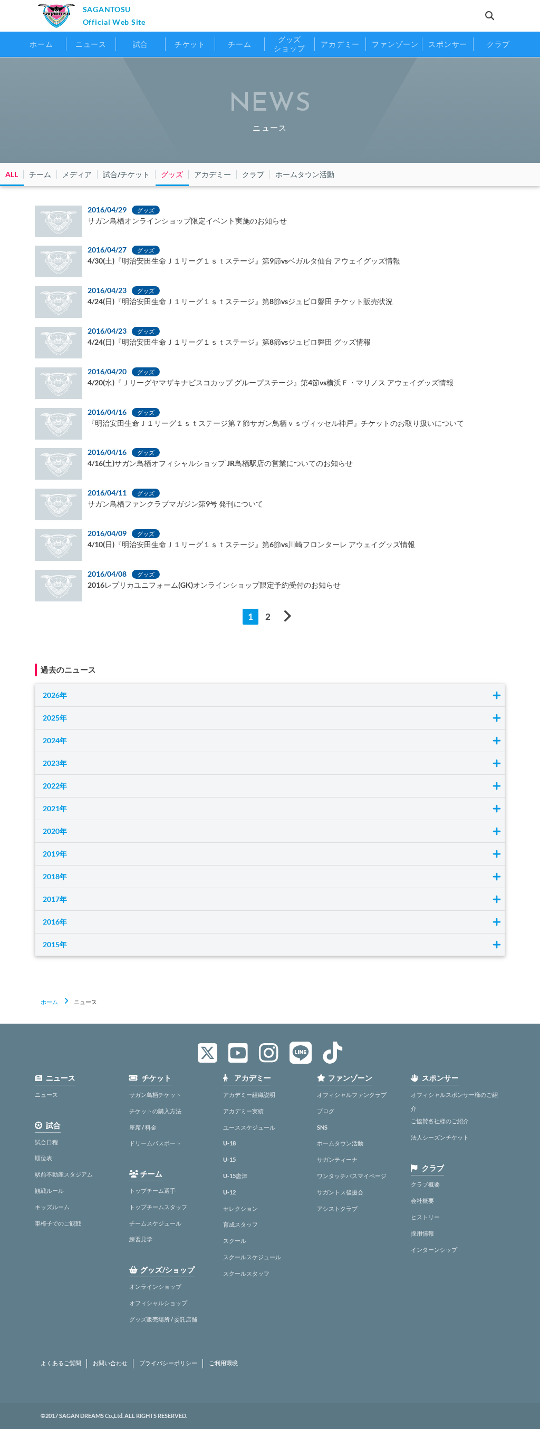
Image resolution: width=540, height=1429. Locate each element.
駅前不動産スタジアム (64, 1174)
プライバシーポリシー (168, 1363)
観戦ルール (49, 1190)
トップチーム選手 (152, 1190)
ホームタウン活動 (340, 1143)
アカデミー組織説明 (249, 1094)
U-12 (229, 1192)
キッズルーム (52, 1206)
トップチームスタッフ (158, 1206)
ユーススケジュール (249, 1127)
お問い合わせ (110, 1363)
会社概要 (422, 1200)
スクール (234, 1240)
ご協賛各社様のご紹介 (440, 1120)
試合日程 (46, 1142)
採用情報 (422, 1233)
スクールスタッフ (246, 1273)
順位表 (43, 1157)
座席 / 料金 (143, 1127)
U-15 (229, 1159)
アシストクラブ (337, 1208)
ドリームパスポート (155, 1143)
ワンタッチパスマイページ (352, 1175)
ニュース (46, 1094)
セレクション (240, 1208)
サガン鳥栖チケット (155, 1094)
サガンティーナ (337, 1159)
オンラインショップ (155, 1286)
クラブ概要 (425, 1184)
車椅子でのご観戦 (58, 1223)
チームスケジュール (155, 1223)
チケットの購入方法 (155, 1110)
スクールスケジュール (252, 1256)
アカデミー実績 (243, 1110)
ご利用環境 (223, 1363)
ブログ (325, 1110)
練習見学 (140, 1239)
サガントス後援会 (340, 1192)
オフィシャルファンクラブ (352, 1094)
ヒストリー (425, 1216)
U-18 (229, 1143)
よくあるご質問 (61, 1363)
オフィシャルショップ (158, 1302)
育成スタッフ (240, 1224)
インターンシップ (434, 1249)
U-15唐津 (235, 1175)
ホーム (49, 1001)
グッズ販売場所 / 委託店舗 (163, 1319)
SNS (322, 1127)
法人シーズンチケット (440, 1137)
